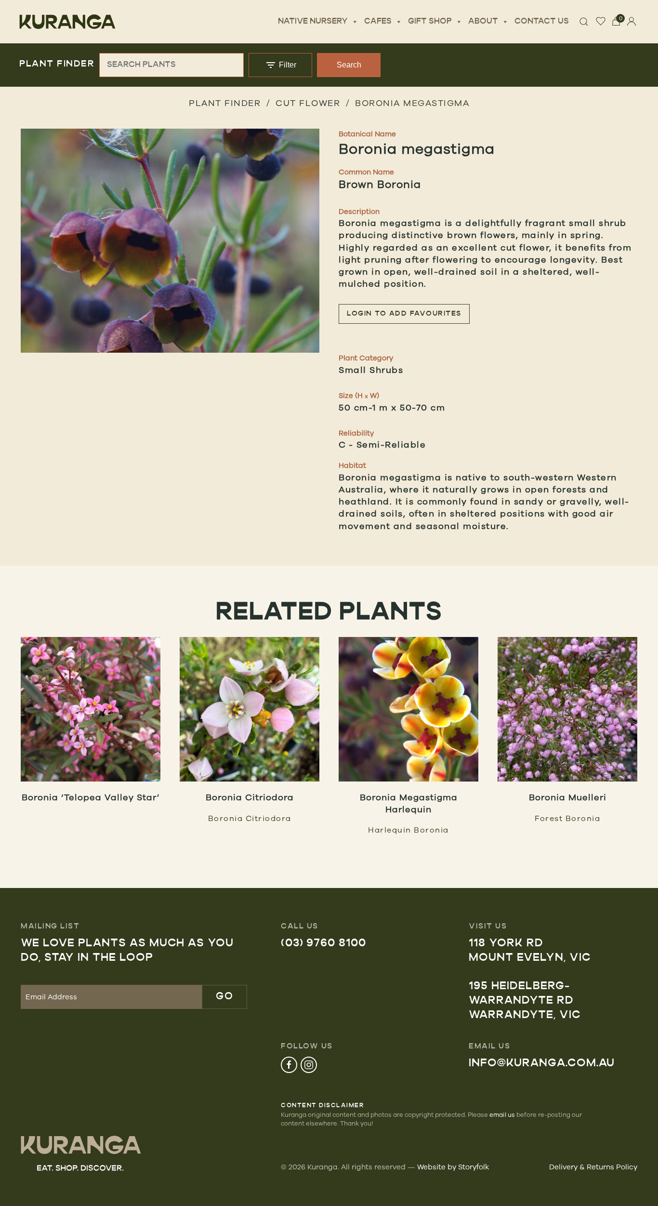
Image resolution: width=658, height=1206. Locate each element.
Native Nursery (313, 22)
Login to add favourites (404, 314)
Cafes (378, 22)
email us (502, 1114)
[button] (170, 241)
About (483, 22)
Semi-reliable (391, 444)
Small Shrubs (371, 369)
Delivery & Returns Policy (593, 1167)
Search (349, 65)
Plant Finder (225, 102)
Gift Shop (430, 22)
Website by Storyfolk (453, 1167)
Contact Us (541, 22)
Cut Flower (308, 102)
